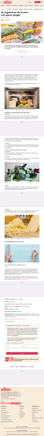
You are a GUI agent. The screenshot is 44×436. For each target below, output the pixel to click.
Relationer (14, 5)
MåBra (26, 431)
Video (26, 5)
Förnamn (8, 346)
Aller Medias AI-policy (6, 419)
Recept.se (22, 342)
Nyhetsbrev (3, 408)
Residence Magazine (34, 431)
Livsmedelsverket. (24, 279)
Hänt (13, 431)
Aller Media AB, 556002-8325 (16, 434)
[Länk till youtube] (6, 403)
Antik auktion (35, 421)
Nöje (21, 417)
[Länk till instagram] (4, 403)
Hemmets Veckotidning (37, 417)
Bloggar (31, 5)
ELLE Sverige (8, 431)
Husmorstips (15, 9)
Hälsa (21, 410)
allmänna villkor (10, 340)
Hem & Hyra (10, 319)
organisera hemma (23, 366)
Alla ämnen (3, 410)
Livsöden (3, 5)
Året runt (34, 419)
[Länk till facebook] (2, 403)
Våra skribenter (4, 412)
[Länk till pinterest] (9, 403)
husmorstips (31, 366)
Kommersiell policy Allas (7, 421)
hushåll (2, 17)
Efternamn (25, 346)
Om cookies (4, 414)
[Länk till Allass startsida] (13, 2)
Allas (8, 342)
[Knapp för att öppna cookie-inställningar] (42, 2)
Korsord (8, 9)
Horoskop (36, 5)
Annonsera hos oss (36, 410)
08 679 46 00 (35, 434)
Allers (33, 416)
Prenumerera (30, 2)
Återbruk (25, 9)
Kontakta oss (35, 408)
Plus (41, 5)
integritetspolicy (15, 335)
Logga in (38, 2)
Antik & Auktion (14, 342)
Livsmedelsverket (17, 319)
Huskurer (30, 9)
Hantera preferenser (6, 416)
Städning (21, 9)
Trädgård (8, 5)
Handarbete (20, 5)
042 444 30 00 (18, 433)
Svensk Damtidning (17, 431)
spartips (12, 366)
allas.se (38, 433)
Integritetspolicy (5, 417)
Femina (23, 431)
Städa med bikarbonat (38, 9)
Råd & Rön (24, 319)
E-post (7, 349)
